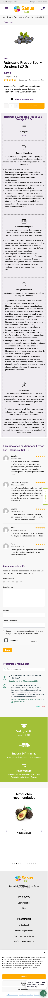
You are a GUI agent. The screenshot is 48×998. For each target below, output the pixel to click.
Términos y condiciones (24, 936)
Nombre (6, 610)
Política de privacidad (26, 995)
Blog (24, 908)
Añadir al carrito (32, 106)
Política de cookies (12, 995)
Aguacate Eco (24, 832)
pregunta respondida (36, 80)
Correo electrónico (10, 621)
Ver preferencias (24, 990)
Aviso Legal (37, 995)
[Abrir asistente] (43, 993)
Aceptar (24, 977)
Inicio (3, 17)
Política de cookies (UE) (24, 941)
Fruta (15, 17)
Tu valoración (9, 587)
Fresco (9, 17)
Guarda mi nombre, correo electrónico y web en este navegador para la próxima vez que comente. (24, 632)
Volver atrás (7, 22)
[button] (44, 952)
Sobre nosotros (24, 903)
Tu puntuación (8, 578)
